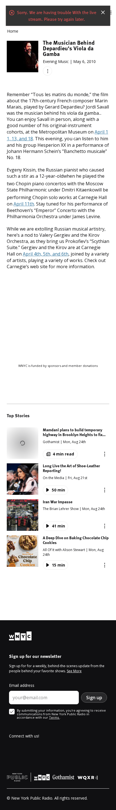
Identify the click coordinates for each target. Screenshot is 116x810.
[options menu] (47, 71)
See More (74, 671)
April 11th (24, 204)
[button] (58, 443)
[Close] (103, 12)
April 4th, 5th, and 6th (45, 254)
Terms (54, 717)
